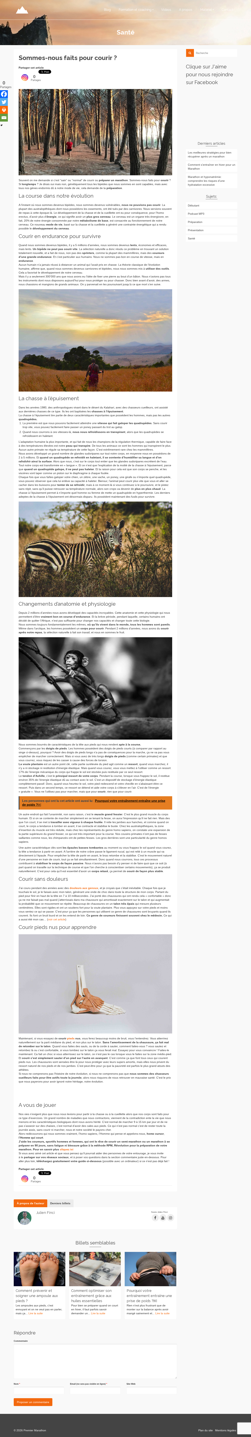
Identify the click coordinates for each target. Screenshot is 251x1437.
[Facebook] (4, 94)
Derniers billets (60, 1203)
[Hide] (1, 125)
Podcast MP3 (196, 213)
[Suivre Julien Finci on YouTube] (162, 1217)
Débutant (193, 205)
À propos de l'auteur (30, 1203)
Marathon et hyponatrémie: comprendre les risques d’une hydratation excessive (206, 180)
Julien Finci (45, 1213)
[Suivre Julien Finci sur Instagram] (170, 1217)
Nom (17, 1384)
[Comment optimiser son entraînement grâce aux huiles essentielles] (95, 1269)
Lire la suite (35, 1313)
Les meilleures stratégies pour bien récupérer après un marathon (209, 154)
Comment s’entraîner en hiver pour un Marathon (211, 166)
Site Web (131, 1384)
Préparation (195, 222)
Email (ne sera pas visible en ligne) (88, 1384)
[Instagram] (24, 75)
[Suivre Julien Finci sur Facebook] (155, 1217)
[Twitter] (4, 102)
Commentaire (21, 1341)
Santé (191, 238)
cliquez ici (66, 1149)
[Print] (4, 110)
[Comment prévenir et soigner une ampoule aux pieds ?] (39, 1269)
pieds (71, 1038)
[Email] (4, 118)
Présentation (196, 230)
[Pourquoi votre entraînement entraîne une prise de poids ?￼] (150, 1269)
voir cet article (56, 919)
